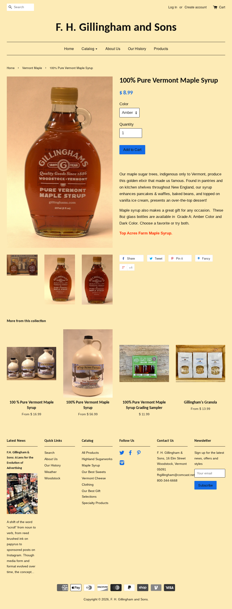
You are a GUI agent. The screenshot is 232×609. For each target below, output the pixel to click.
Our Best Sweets (94, 472)
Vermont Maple (32, 68)
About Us (112, 48)
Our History (137, 48)
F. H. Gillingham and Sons (116, 28)
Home (69, 48)
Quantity (126, 124)
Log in (172, 7)
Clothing (88, 484)
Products (161, 48)
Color (123, 104)
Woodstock (52, 478)
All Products (90, 452)
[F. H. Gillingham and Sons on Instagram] (121, 463)
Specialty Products (95, 503)
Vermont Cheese (94, 478)
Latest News (16, 441)
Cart (222, 7)
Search (49, 452)
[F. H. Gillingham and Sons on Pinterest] (138, 453)
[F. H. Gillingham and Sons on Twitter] (121, 453)
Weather (50, 472)
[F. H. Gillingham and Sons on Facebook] (130, 453)
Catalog (88, 48)
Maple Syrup (91, 465)
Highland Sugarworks (97, 459)
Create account (196, 7)
